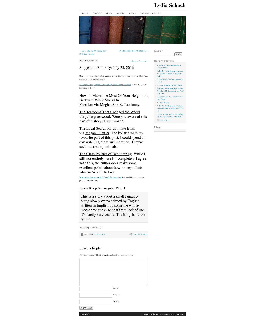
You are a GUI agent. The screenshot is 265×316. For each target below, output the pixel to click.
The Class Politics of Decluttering (105, 153)
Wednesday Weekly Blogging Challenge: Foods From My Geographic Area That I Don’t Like (170, 90)
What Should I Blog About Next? (134, 50)
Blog (109, 13)
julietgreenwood (97, 116)
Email (116, 294)
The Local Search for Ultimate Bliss (107, 128)
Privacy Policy (151, 13)
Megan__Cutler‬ (97, 132)
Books (121, 13)
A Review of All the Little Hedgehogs (169, 85)
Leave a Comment (140, 234)
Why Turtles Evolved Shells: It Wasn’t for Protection (100, 177)
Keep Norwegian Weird (107, 188)
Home (85, 13)
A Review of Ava (162, 120)
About (97, 13)
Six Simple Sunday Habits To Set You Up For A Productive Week (105, 84)
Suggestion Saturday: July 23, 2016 (106, 67)
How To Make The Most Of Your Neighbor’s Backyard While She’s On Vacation (113, 100)
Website (116, 301)
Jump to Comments (138, 61)
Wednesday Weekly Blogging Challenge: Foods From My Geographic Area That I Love (170, 108)
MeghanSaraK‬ (111, 104)
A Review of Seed (163, 102)
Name (116, 288)
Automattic (180, 314)
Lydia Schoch (170, 5)
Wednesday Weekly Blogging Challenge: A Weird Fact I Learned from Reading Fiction (170, 73)
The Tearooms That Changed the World (109, 111)
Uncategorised (99, 234)
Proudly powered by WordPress (152, 314)
